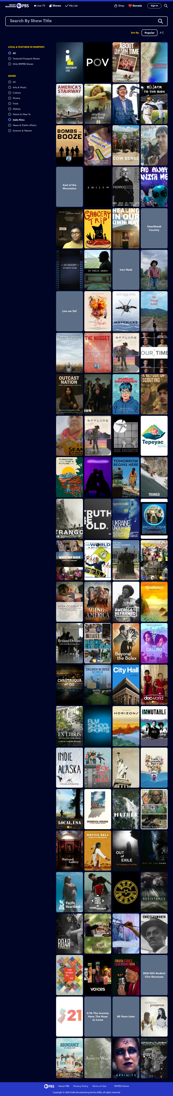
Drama (16, 98)
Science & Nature (22, 130)
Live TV (41, 5)
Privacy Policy (80, 1086)
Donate (137, 5)
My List (73, 5)
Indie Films (18, 119)
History (16, 109)
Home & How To (22, 114)
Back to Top (19, 1058)
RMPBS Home (121, 1086)
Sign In (154, 5)
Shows (57, 5)
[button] (166, 5)
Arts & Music (20, 87)
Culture (17, 92)
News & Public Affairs (24, 125)
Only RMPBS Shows (23, 64)
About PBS (63, 1086)
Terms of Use (99, 1086)
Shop (121, 5)
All (14, 53)
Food (15, 103)
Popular (149, 32)
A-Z (162, 32)
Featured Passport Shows (26, 58)
